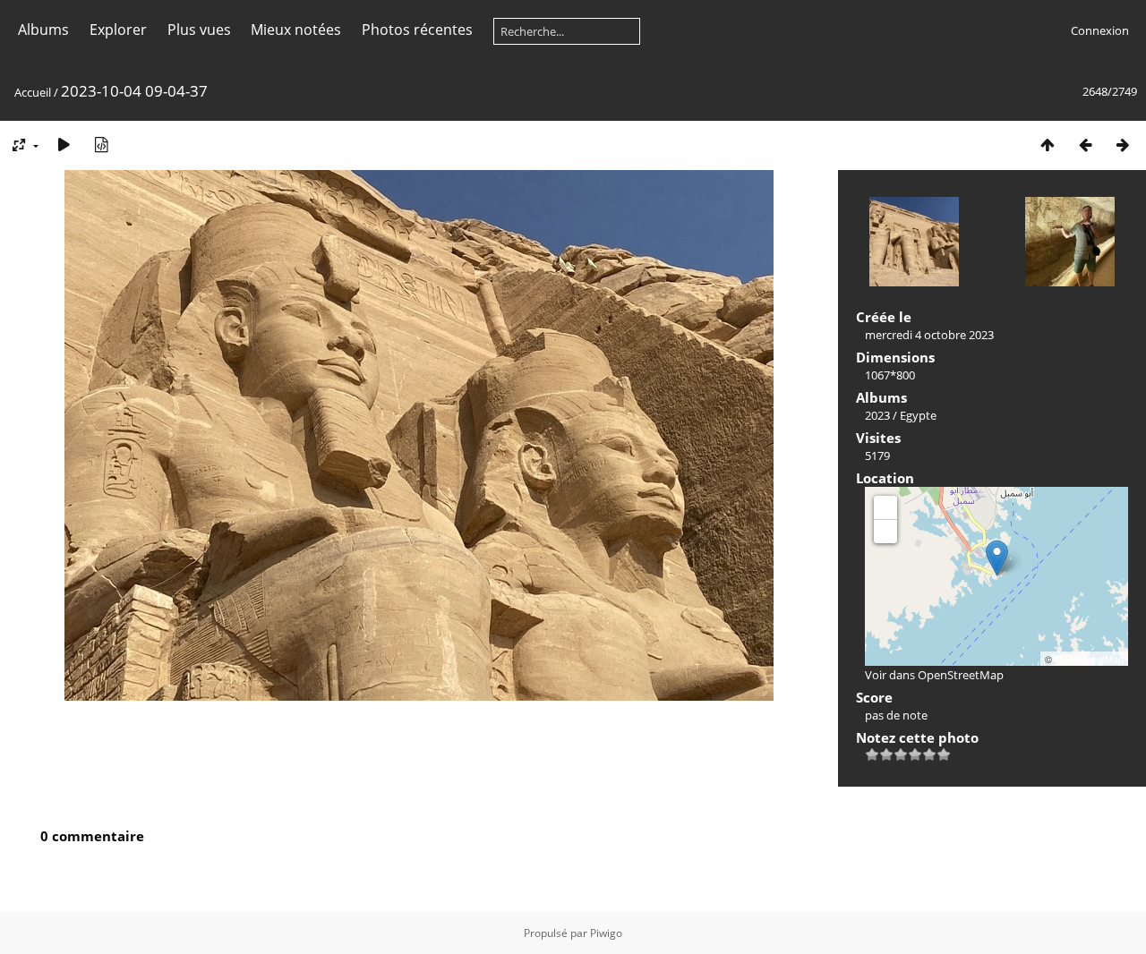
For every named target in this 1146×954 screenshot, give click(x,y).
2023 (877, 415)
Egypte (918, 415)
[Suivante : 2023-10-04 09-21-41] (1123, 144)
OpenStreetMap (1089, 659)
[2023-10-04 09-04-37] (997, 558)
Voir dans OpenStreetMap (934, 675)
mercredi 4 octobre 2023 (929, 335)
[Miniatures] (1047, 144)
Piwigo (606, 933)
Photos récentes (417, 29)
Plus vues (199, 29)
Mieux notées (296, 29)
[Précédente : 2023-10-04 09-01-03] (1085, 144)
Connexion (1100, 30)
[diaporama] (63, 144)
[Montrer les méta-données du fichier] (101, 144)
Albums (43, 29)
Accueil (32, 92)
